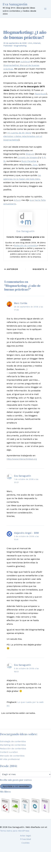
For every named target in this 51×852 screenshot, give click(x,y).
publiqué (25, 61)
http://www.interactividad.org (22, 459)
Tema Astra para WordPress (14, 830)
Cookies (25, 842)
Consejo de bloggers (28, 157)
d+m (30, 43)
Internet (36, 43)
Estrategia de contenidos (13, 741)
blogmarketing (20, 46)
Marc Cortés (20, 303)
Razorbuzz (40, 93)
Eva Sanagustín (15, 4)
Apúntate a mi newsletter (16, 786)
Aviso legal (25, 835)
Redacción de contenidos (25, 245)
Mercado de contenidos (12, 755)
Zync (35, 164)
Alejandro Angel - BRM (26, 533)
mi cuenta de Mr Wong (19, 132)
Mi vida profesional (10, 759)
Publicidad (7, 46)
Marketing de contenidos (13, 745)
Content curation (9, 752)
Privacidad (25, 839)
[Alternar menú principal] (45, 9)
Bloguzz (30, 154)
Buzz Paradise (28, 161)
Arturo (17, 200)
